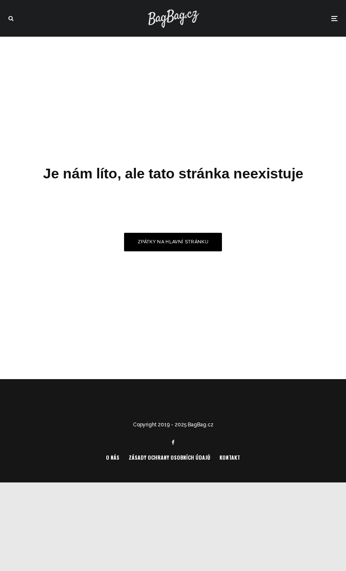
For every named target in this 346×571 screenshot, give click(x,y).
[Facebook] (173, 442)
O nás (112, 457)
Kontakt (229, 457)
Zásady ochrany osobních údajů (169, 457)
